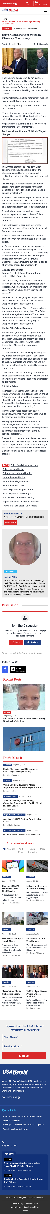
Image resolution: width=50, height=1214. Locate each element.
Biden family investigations (24, 465)
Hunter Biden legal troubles (16, 481)
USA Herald (31, 506)
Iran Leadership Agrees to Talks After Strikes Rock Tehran (23, 1180)
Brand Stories (35, 1116)
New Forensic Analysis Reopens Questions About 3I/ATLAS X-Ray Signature (22, 1164)
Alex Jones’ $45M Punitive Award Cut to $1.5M (22, 820)
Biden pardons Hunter (13, 469)
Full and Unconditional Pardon (17, 473)
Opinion (40, 1125)
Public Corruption (10, 1129)
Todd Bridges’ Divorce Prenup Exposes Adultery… (36, 994)
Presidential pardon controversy (18, 497)
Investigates (8, 1125)
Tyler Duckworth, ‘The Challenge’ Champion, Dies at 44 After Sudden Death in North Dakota (22, 803)
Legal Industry (32, 850)
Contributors (16, 1207)
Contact (25, 1211)
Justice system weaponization (18, 489)
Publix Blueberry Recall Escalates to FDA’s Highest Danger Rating (20, 770)
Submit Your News (31, 1207)
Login (15, 642)
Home (4, 19)
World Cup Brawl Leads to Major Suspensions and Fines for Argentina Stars (23, 786)
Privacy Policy (17, 1204)
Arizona (24, 1116)
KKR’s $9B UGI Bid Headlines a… (35, 939)
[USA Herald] (10, 10)
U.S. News (23, 1129)
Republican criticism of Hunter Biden (21, 502)
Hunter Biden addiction (14, 477)
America (7, 28)
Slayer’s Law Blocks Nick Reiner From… (11, 992)
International (20, 1125)
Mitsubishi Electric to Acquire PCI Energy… (37, 887)
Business (31, 1125)
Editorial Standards (11, 1121)
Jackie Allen (16, 44)
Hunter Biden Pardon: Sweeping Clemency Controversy (21, 23)
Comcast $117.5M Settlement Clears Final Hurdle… (10, 888)
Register (33, 642)
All (4, 849)
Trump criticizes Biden (14, 506)
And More (20, 850)
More (42, 849)
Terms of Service (31, 1204)
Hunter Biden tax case (14, 485)
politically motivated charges (17, 493)
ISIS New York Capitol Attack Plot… (12, 939)
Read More (10, 522)
